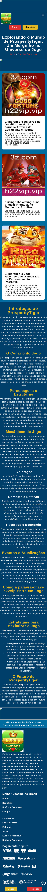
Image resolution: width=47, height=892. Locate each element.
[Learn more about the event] (23, 6)
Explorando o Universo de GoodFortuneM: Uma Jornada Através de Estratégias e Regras (22, 125)
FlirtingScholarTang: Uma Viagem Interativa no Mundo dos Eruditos (22, 205)
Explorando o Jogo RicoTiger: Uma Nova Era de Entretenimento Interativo (22, 277)
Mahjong (6, 827)
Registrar (7, 803)
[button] (43, 15)
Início (12, 54)
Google (6, 812)
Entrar (5, 799)
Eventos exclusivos (12, 836)
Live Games (8, 818)
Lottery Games (9, 823)
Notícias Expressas (27, 54)
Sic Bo (5, 831)
